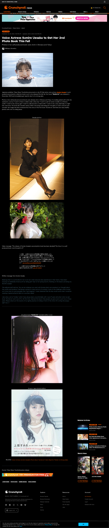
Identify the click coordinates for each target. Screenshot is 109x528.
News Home (16, 28)
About (96, 11)
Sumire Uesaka (61, 92)
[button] (11, 510)
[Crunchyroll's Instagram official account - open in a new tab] (14, 505)
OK (83, 524)
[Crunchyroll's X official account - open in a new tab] (17, 505)
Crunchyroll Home (6, 28)
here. (20, 526)
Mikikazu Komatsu (10, 48)
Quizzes (48, 11)
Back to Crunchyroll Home (9, 1)
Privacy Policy (48, 524)
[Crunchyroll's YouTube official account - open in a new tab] (6, 505)
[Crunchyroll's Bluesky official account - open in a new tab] (25, 505)
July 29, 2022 (37, 268)
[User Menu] (104, 2)
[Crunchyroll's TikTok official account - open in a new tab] (21, 505)
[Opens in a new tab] (54, 18)
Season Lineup (22, 11)
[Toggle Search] (104, 8)
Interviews (73, 11)
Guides (60, 11)
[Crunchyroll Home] (13, 493)
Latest (23, 28)
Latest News (7, 11)
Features (36, 11)
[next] (103, 466)
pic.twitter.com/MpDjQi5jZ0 (32, 263)
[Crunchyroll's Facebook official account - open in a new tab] (10, 505)
